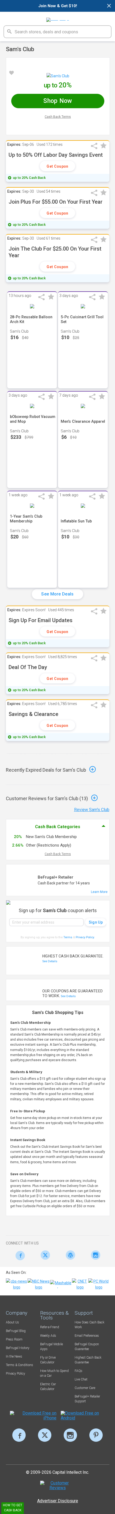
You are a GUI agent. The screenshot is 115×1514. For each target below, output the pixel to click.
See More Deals (57, 594)
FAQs (78, 1371)
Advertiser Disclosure (57, 1500)
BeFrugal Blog (16, 1331)
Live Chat (81, 1379)
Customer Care (85, 1388)
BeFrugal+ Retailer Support (87, 1399)
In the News (14, 1356)
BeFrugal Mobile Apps (51, 1346)
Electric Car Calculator (48, 1386)
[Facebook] (19, 1255)
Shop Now (57, 100)
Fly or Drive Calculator (48, 1360)
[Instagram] (94, 1255)
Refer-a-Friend (49, 1327)
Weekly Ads (48, 1336)
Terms (67, 937)
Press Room (14, 1339)
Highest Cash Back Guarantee (88, 1360)
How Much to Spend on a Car (54, 1373)
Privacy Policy (85, 937)
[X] (44, 1435)
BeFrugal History (17, 1348)
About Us (12, 1322)
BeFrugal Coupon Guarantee (87, 1346)
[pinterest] (96, 1435)
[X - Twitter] (44, 1255)
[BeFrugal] (57, 18)
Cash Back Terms (58, 117)
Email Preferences (87, 1336)
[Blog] (69, 1255)
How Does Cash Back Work (89, 1324)
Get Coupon (57, 166)
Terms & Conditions (19, 1365)
